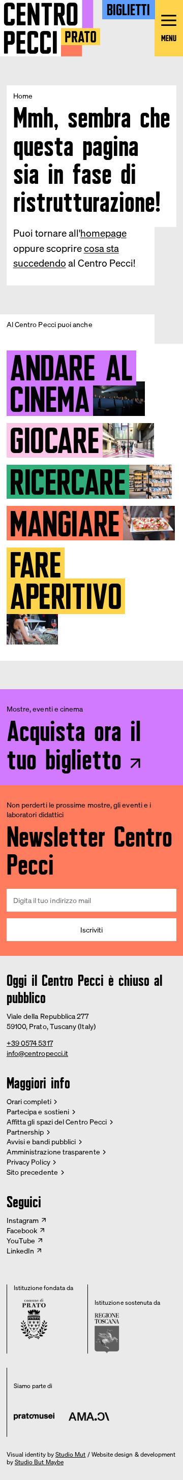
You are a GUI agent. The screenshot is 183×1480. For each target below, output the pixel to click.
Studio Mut (70, 1454)
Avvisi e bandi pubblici (41, 1141)
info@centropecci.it (37, 1053)
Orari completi (29, 1101)
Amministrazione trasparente (53, 1151)
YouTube (21, 1240)
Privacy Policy (28, 1162)
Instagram (23, 1220)
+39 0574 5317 (30, 1043)
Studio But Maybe (39, 1462)
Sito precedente (32, 1172)
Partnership (25, 1132)
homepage (103, 233)
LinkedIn (21, 1251)
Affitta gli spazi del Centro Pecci (57, 1122)
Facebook (22, 1230)
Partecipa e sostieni (38, 1111)
